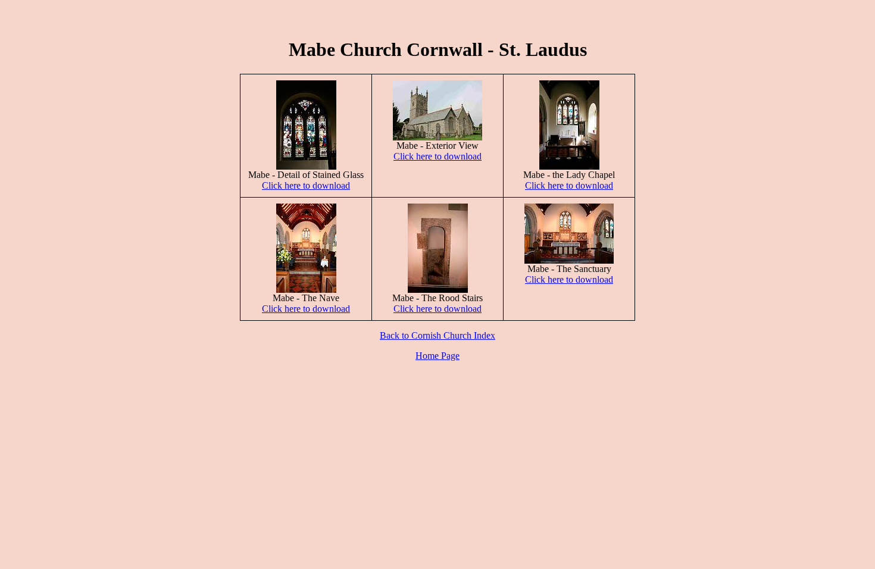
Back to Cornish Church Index (437, 335)
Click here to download (306, 185)
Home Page (437, 356)
